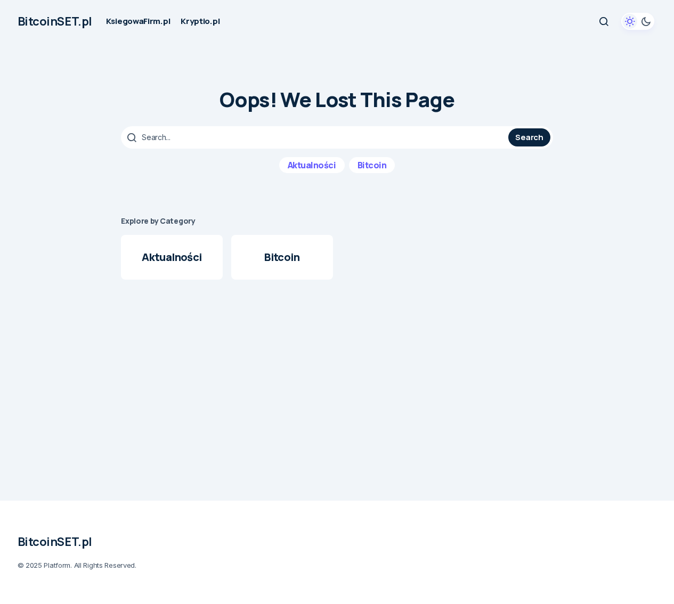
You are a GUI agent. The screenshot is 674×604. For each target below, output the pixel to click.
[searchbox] (316, 137)
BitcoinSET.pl (55, 21)
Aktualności (312, 165)
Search (529, 137)
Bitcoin (372, 165)
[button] (603, 21)
